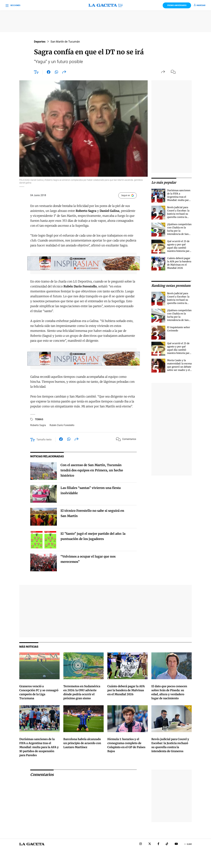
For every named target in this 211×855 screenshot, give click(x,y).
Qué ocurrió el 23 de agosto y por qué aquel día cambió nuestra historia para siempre (179, 248)
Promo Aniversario (176, 5)
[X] (149, 844)
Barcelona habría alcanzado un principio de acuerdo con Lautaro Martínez (82, 743)
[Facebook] (158, 844)
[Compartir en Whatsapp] (56, 72)
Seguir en (125, 195)
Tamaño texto (44, 439)
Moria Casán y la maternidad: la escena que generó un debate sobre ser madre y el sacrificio (179, 367)
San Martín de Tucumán (65, 41)
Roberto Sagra (38, 425)
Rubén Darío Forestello (62, 425)
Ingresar (200, 5)
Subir (189, 844)
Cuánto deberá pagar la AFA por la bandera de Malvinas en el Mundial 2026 (126, 690)
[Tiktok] (167, 844)
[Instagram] (140, 844)
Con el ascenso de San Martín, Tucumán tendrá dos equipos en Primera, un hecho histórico (92, 470)
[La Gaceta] (105, 5)
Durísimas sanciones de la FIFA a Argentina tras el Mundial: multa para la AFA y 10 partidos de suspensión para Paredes (178, 200)
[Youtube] (176, 844)
